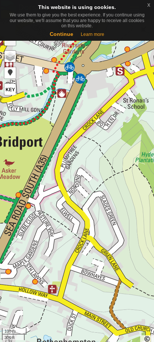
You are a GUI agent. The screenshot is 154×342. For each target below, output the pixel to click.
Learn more (92, 34)
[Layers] (10, 56)
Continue (61, 34)
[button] (10, 72)
